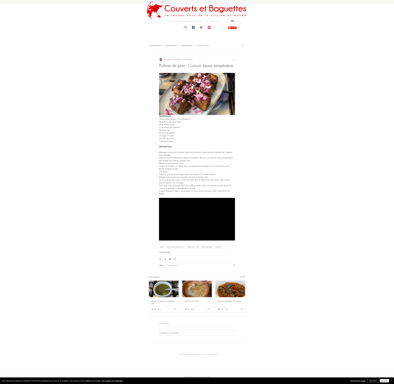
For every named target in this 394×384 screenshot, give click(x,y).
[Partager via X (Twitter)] (165, 259)
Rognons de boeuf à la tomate (229, 301)
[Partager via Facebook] (160, 259)
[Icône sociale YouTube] (209, 27)
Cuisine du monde (202, 45)
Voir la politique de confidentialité (112, 381)
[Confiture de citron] (197, 289)
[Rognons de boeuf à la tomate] (230, 289)
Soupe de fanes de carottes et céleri (163, 302)
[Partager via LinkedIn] (170, 259)
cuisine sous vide (192, 247)
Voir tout (242, 277)
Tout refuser (373, 381)
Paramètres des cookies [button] (358, 381)
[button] (243, 45)
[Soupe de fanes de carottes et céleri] (164, 289)
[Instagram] (185, 27)
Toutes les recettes (155, 45)
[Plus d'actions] (234, 59)
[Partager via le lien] (175, 259)
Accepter (384, 381)
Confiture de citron (192, 301)
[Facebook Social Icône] (193, 27)
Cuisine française (186, 45)
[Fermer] (391, 380)
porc (161, 247)
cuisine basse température (175, 247)
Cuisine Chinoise (171, 45)
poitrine (218, 247)
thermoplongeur (207, 247)
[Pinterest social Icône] (201, 27)
